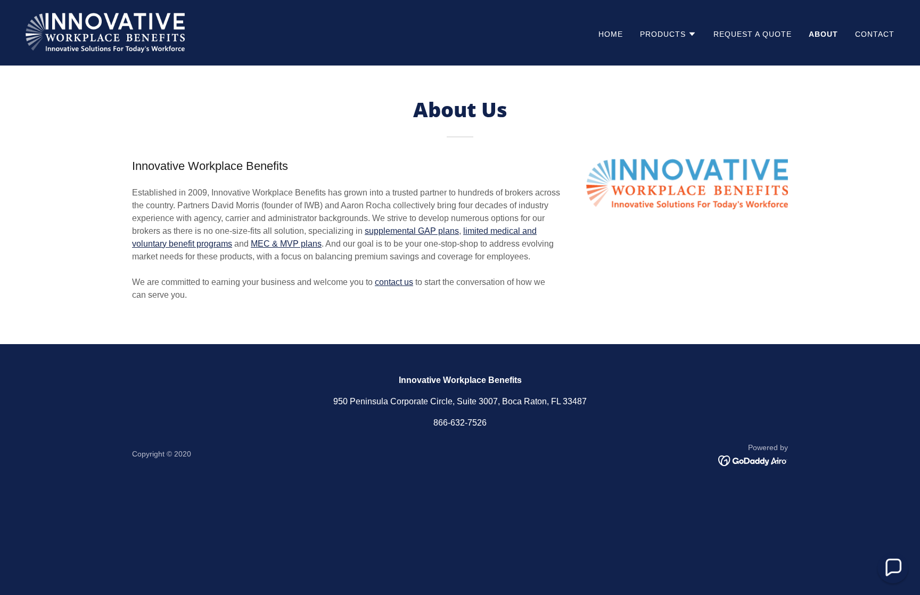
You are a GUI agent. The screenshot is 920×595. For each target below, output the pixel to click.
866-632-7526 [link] (460, 422)
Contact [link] (874, 34)
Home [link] (610, 34)
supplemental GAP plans (412, 230)
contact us (394, 282)
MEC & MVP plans (286, 243)
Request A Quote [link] (752, 34)
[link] (105, 32)
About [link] (823, 34)
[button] (668, 34)
